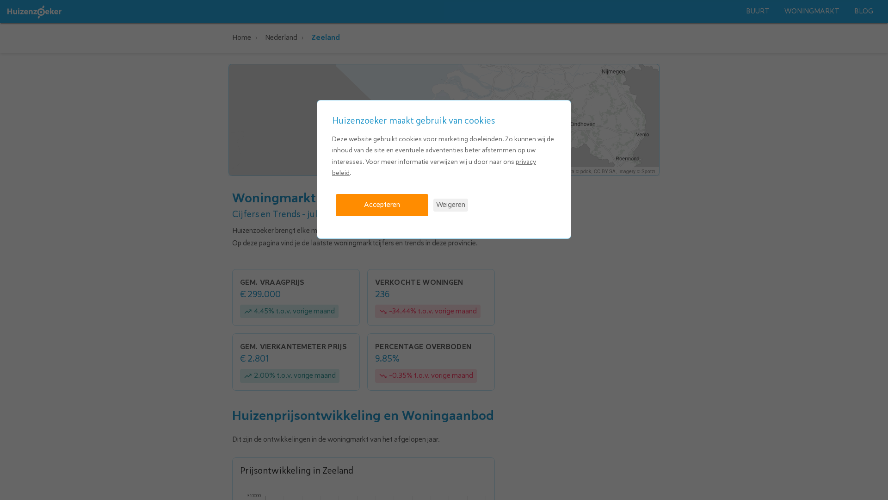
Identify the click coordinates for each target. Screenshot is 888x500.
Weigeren (450, 204)
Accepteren (382, 204)
